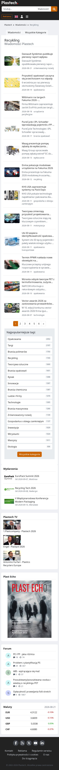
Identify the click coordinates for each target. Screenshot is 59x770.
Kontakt (9, 750)
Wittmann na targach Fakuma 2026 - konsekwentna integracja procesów (36, 102)
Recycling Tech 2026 (25, 488)
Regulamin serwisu (42, 750)
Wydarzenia (10, 468)
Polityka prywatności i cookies (22, 754)
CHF (7, 729)
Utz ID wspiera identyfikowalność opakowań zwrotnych (37, 235)
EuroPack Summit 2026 (27, 476)
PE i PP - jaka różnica (23, 654)
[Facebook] (16, 743)
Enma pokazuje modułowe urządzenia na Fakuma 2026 (37, 167)
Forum (7, 648)
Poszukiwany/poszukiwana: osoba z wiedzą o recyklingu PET (31, 681)
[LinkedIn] (42, 743)
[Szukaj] (54, 9)
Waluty (7, 707)
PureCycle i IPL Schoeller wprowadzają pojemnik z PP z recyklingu (38, 124)
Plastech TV (10, 517)
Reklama (7, 16)
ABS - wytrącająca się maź (26, 671)
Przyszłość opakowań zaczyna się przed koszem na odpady (38, 77)
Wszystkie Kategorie (35, 32)
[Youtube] (35, 743)
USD (7, 718)
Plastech (8, 25)
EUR (7, 712)
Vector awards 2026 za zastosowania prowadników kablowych (37, 303)
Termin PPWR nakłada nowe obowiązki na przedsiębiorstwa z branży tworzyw (37, 262)
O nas (46, 754)
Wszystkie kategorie (29, 454)
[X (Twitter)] (29, 743)
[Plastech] (10, 2)
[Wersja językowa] (16, 16)
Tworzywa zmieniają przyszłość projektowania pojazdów (35, 214)
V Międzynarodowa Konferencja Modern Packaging (31, 500)
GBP (7, 723)
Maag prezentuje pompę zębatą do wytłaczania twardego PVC (35, 146)
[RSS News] (22, 743)
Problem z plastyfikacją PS (26, 662)
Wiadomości (20, 25)
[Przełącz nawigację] (27, 16)
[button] (21, 16)
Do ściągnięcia (29, 758)
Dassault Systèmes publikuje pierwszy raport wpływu (37, 55)
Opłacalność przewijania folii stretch (32, 691)
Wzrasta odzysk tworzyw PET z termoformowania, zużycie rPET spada (38, 282)
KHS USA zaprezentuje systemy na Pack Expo (34, 188)
